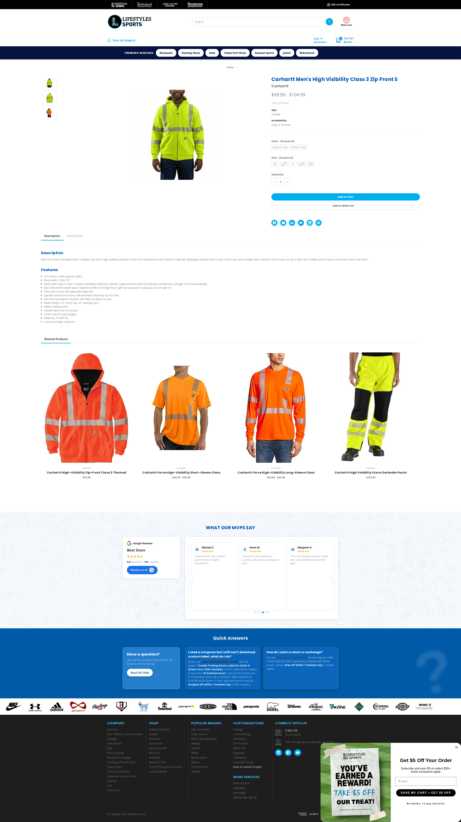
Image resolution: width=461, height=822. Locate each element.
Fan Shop (154, 753)
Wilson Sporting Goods (204, 738)
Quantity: (277, 174)
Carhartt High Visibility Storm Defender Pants (371, 472)
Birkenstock (307, 53)
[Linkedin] (310, 223)
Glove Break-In (241, 783)
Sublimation (239, 757)
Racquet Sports (264, 53)
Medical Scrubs (157, 762)
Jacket (287, 53)
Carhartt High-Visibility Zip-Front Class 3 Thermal (86, 472)
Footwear (154, 738)
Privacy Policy (114, 767)
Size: (282, 157)
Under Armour (199, 734)
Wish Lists (346, 24)
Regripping (239, 788)
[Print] (292, 223)
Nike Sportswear (200, 729)
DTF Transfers (241, 743)
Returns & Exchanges (119, 757)
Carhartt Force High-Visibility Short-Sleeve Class (181, 472)
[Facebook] (274, 223)
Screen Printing (241, 734)
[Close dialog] (456, 747)
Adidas (195, 753)
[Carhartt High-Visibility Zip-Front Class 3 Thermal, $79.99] (86, 408)
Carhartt (195, 748)
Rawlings (196, 743)
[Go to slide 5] (265, 612)
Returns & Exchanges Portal (292, 657)
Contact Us (113, 790)
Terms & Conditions (118, 771)
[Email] (283, 223)
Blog (109, 748)
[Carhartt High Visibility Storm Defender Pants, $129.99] (370, 408)
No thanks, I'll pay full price (426, 803)
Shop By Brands (158, 771)
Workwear (154, 757)
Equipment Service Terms (121, 776)
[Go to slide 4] (263, 612)
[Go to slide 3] (260, 612)
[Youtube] (297, 752)
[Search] (329, 21)
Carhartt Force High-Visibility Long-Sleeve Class (276, 472)
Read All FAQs (140, 672)
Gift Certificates (340, 4)
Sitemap (111, 781)
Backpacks (166, 53)
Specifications (75, 236)
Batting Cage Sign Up (245, 797)
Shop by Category (123, 40)
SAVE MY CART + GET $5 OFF (426, 792)
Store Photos (114, 743)
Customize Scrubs (243, 762)
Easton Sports (199, 757)
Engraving (238, 753)
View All (195, 771)
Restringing (239, 792)
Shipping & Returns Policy (121, 762)
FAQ (109, 785)
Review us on (139, 570)
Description (52, 236)
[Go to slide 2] (258, 612)
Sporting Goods (158, 748)
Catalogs (112, 738)
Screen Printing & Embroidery (165, 767)
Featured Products (159, 729)
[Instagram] (278, 752)
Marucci (195, 762)
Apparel (153, 734)
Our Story (112, 729)
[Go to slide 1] (255, 612)
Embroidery (239, 738)
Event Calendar (115, 753)
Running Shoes (191, 53)
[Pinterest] (318, 223)
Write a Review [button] (280, 103)
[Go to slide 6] (268, 612)
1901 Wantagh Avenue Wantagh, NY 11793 (309, 742)
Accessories (156, 743)
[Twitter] (301, 223)
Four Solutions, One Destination (125, 734)
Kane (212, 53)
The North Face (200, 767)
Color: (282, 141)
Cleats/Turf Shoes (235, 53)
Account (320, 40)
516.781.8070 (293, 734)
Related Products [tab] (56, 339)
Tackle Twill (239, 748)
